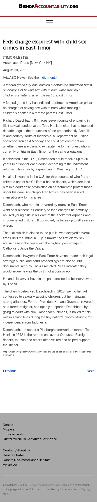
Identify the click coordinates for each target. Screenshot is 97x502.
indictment (47, 77)
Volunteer (10, 464)
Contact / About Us (17, 450)
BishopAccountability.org (44, 484)
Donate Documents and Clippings (26, 460)
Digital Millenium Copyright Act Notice (30, 439)
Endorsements (13, 434)
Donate (8, 424)
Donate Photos (14, 455)
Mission (8, 429)
